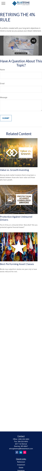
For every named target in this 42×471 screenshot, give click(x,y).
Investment (21, 465)
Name (2, 69)
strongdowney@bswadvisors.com (21, 448)
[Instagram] (24, 452)
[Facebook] (16, 452)
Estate (21, 467)
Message (3, 97)
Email (2, 83)
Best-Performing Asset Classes (17, 263)
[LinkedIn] (20, 452)
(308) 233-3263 (23, 439)
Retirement (21, 462)
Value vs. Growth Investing (14, 169)
